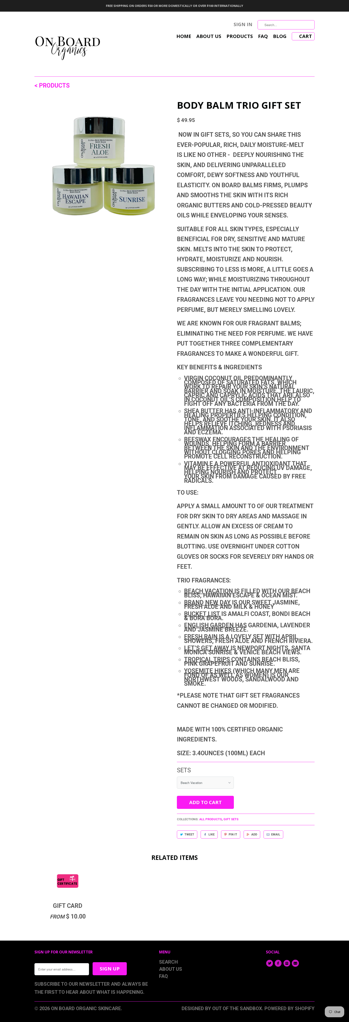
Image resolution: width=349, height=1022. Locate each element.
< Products (52, 85)
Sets (184, 770)
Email (275, 834)
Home (183, 36)
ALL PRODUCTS (210, 819)
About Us (208, 36)
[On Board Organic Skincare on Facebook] (278, 963)
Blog (280, 36)
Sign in (243, 25)
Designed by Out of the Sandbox (222, 1008)
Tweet (189, 834)
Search (168, 962)
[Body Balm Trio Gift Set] (103, 169)
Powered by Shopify (289, 1008)
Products (239, 36)
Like (211, 834)
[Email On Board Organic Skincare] (296, 963)
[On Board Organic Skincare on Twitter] (270, 963)
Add (254, 834)
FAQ (263, 36)
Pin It (233, 834)
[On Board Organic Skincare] (67, 44)
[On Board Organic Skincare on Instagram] (287, 963)
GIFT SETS (230, 819)
